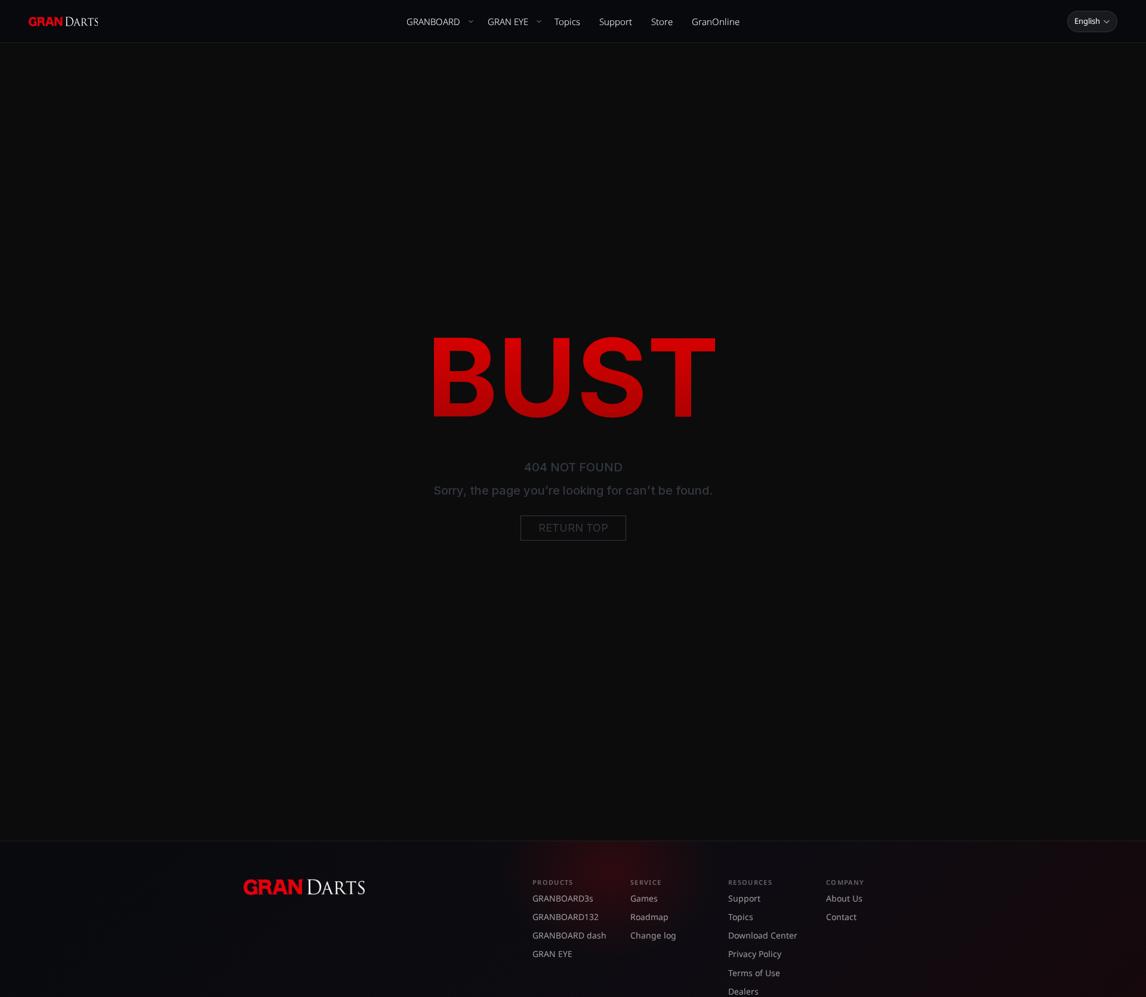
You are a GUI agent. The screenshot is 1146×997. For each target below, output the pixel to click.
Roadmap (649, 916)
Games (644, 898)
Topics (567, 21)
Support (615, 21)
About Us (844, 898)
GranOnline (716, 21)
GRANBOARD (433, 21)
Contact (841, 916)
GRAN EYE (508, 21)
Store (662, 21)
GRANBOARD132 (565, 916)
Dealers (743, 991)
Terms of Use (754, 973)
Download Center (762, 935)
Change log (653, 935)
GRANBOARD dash (569, 935)
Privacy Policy (754, 953)
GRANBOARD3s (562, 898)
